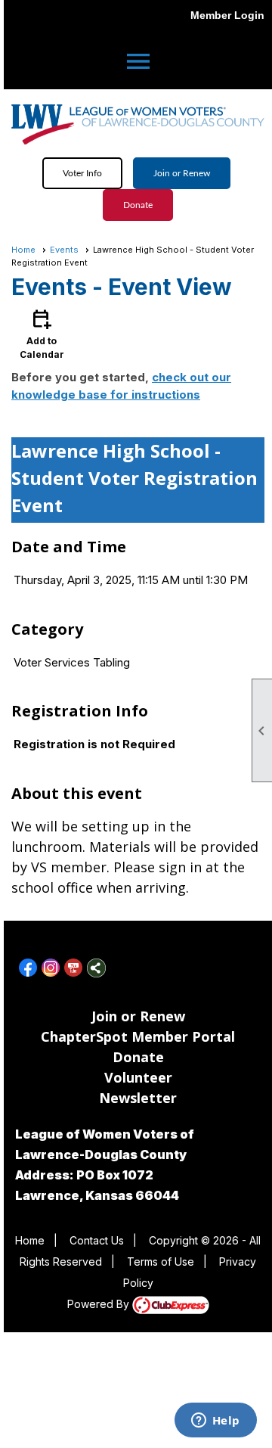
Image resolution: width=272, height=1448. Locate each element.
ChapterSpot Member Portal (138, 1036)
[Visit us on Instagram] (51, 968)
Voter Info (82, 173)
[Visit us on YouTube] (73, 968)
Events (64, 249)
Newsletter (138, 1098)
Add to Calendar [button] (42, 333)
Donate (138, 205)
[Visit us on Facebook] (28, 968)
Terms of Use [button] (160, 1261)
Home (23, 249)
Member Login (227, 15)
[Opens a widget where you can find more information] (215, 1421)
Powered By (99, 1303)
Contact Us (97, 1240)
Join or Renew (181, 173)
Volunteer (138, 1077)
